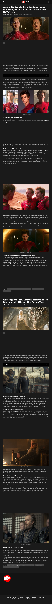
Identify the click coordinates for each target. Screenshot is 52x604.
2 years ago (16, 14)
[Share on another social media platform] (4, 43)
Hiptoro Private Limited (27, 601)
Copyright (21, 597)
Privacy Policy (36, 598)
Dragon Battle (18, 565)
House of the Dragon (39, 565)
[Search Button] (48, 2)
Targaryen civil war (7, 567)
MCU (30, 289)
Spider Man (41, 289)
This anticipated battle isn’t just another (12, 411)
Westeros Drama (15, 567)
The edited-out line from (8, 215)
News (21, 14)
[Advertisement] (26, 54)
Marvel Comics (24, 289)
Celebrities (22, 304)
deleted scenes (17, 289)
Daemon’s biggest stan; (22, 487)
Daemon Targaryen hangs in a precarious (24, 560)
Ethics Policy (41, 597)
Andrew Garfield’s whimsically (17, 263)
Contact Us (9, 597)
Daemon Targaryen (10, 565)
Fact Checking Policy (16, 598)
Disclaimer (15, 597)
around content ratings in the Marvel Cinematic (37, 150)
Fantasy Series (25, 565)
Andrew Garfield (10, 289)
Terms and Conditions (27, 598)
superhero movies (7, 290)
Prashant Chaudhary (8, 14)
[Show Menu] (3, 2)
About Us (27, 597)
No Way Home (35, 289)
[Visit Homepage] (26, 2)
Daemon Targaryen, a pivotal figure (11, 398)
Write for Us (34, 597)
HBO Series (31, 565)
